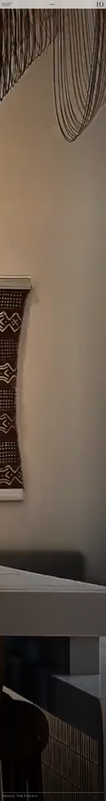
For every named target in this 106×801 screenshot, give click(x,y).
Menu (52, 4)
